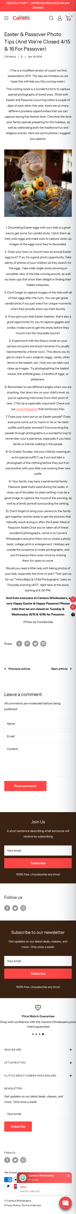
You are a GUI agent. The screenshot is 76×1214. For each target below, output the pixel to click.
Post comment (25, 786)
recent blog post (27, 409)
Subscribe (38, 863)
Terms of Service (31, 1205)
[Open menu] (6, 18)
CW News (10, 56)
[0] (68, 18)
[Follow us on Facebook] (7, 908)
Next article (59, 669)
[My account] (60, 18)
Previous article (19, 669)
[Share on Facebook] (19, 644)
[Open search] (51, 18)
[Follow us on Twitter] (15, 908)
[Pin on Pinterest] (27, 644)
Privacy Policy (12, 1205)
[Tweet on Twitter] (35, 644)
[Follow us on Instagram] (23, 908)
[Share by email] (43, 644)
